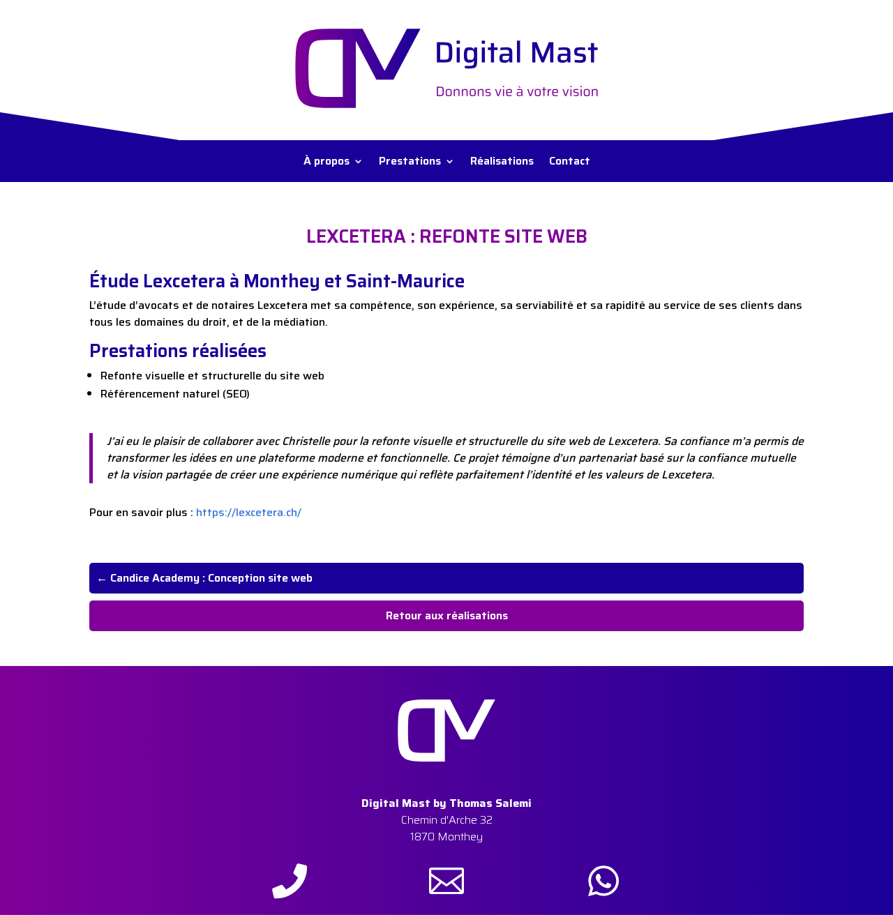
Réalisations (502, 162)
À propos (326, 162)
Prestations (410, 162)
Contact (569, 162)
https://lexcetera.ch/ (248, 512)
